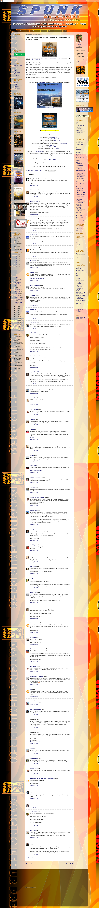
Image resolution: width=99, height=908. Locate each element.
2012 (17, 316)
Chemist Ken (33, 510)
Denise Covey (33, 592)
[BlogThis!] (50, 170)
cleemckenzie (33, 444)
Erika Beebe (33, 190)
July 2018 (17, 289)
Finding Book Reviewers (79, 282)
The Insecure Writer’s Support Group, (51, 58)
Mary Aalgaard (55, 138)
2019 (17, 269)
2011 (17, 318)
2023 (17, 260)
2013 (17, 314)
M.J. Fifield (33, 309)
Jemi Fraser (33, 387)
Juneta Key (79, 130)
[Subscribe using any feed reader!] (19, 59)
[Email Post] (46, 170)
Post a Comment (32, 857)
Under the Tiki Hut (80, 220)
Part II (77, 241)
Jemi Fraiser (54, 150)
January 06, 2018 (34, 837)
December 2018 (17, 273)
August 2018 (18, 285)
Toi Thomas (79, 214)
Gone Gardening (80, 176)
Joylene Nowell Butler (35, 372)
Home (15, 30)
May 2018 (17, 293)
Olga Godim (33, 566)
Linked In (16, 70)
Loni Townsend (34, 409)
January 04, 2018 (34, 743)
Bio (64, 30)
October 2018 (18, 279)
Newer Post (30, 864)
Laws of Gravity (80, 190)
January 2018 (18, 302)
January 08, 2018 (34, 854)
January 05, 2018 (34, 785)
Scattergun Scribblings (79, 205)
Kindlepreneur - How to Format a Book (80, 289)
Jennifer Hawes (34, 322)
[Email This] (49, 170)
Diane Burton (79, 165)
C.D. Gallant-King (62, 143)
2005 (17, 330)
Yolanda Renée (56, 142)
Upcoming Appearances (55, 30)
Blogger (58, 904)
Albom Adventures (80, 144)
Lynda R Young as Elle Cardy (37, 497)
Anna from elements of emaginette (38, 402)
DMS (31, 790)
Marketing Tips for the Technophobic (80, 293)
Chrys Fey (32, 419)
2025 (17, 256)
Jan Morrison (33, 218)
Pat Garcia (32, 295)
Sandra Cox (33, 637)
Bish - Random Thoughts (79, 151)
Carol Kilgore (33, 545)
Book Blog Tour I (80, 270)
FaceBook (16, 67)
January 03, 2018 (34, 185)
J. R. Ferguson (57, 148)
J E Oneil (32, 487)
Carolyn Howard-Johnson (36, 676)
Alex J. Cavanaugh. (36, 59)
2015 (17, 310)
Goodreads (16, 75)
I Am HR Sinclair (80, 178)
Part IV (78, 244)
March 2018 (18, 297)
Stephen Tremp (34, 768)
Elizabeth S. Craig (80, 170)
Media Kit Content (80, 295)
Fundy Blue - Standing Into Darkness (79, 173)
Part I (77, 239)
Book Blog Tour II (80, 272)
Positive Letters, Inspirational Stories (80, 199)
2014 (17, 312)
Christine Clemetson (53, 137)
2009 (17, 322)
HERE (20, 249)
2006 (17, 328)
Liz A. (31, 700)
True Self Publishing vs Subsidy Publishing (79, 309)
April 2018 (17, 295)
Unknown (32, 272)
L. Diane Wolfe (34, 332)
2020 (17, 267)
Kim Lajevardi (79, 188)
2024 (17, 258)
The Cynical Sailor (34, 234)
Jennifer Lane (33, 247)
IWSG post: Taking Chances (37, 278)
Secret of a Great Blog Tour (80, 301)
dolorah (32, 748)
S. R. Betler (57, 140)
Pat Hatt (32, 455)
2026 (17, 254)
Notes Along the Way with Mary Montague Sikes (42, 778)
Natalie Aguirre (34, 201)
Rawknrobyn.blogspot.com (37, 648)
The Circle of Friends (17, 73)
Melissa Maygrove (80, 196)
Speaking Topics (35, 30)
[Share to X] (52, 170)
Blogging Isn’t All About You (80, 268)
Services (44, 30)
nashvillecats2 (34, 177)
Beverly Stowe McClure (36, 529)
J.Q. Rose (32, 429)
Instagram (42, 82)
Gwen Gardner (52, 159)
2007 (17, 326)
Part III (77, 243)
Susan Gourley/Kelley (35, 709)
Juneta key (33, 465)
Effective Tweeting (80, 280)
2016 (17, 308)
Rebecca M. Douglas (54, 146)
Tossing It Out (79, 215)
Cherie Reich (33, 555)
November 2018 (17, 276)
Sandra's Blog (79, 202)
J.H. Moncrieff (33, 842)
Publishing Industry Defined (80, 298)
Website (16, 82)
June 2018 (18, 291)
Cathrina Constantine (35, 477)
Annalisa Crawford (78, 148)
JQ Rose (32, 437)
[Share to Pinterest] (55, 170)
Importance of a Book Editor (80, 285)
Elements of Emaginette (79, 168)
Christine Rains (34, 803)
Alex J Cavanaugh (80, 146)
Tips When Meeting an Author (79, 305)
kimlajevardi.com (34, 622)
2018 (17, 271)
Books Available (24, 30)
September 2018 (18, 283)
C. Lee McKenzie (38, 151)
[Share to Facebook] (53, 170)
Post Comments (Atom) (38, 867)
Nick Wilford (33, 260)
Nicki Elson (33, 830)
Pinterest (16, 69)
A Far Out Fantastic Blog (79, 142)
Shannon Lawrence (78, 208)
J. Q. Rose (78, 182)
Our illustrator (17, 90)
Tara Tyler (52, 145)
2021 (17, 265)
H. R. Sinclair (33, 666)
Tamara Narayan (34, 758)
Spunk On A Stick (18, 65)
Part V (77, 246)
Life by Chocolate (80, 192)
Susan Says (79, 210)
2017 (17, 306)
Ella (31, 689)
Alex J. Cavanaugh (35, 285)
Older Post (69, 864)
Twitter (15, 84)
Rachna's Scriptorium (35, 741)
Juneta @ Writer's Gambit (36, 470)
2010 (17, 320)
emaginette (33, 397)
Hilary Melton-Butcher (35, 578)
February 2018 (18, 299)
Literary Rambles (80, 194)
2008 (17, 324)
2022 (17, 263)
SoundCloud (17, 88)
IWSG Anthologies (80, 180)
